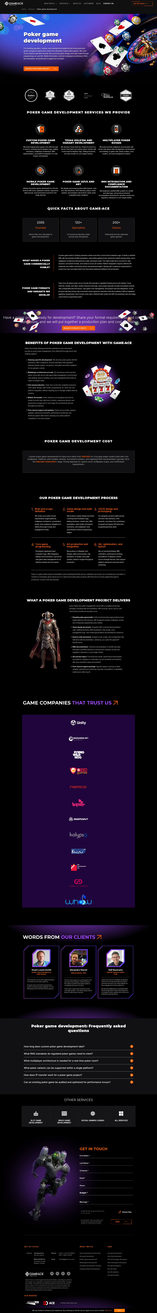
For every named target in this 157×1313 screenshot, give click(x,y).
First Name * (85, 1156)
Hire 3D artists (112, 1269)
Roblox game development (88, 1259)
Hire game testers (113, 1275)
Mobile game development (88, 1262)
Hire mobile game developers (117, 1262)
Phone (82, 1186)
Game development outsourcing (90, 1253)
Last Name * (85, 1163)
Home (24, 9)
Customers (89, 3)
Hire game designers (114, 1266)
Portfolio (63, 3)
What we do (49, 3)
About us (77, 3)
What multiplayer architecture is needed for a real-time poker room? (61, 1060)
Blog (98, 3)
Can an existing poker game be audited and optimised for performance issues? (67, 1082)
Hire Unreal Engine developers (117, 1259)
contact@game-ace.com (66, 1259)
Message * (84, 1202)
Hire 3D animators (113, 1272)
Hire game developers (87, 1256)
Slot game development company (90, 1266)
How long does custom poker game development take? (54, 1046)
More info (108, 1310)
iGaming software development (90, 1269)
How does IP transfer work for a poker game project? (53, 1075)
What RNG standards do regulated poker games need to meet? (58, 1053)
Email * (82, 1178)
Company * (84, 1171)
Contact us (108, 3)
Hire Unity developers (115, 1256)
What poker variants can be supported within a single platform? (58, 1067)
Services (31, 9)
